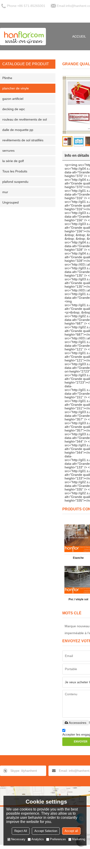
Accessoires (77, 723)
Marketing (78, 839)
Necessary (18, 839)
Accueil (79, 36)
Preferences (58, 839)
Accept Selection (45, 831)
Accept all (71, 831)
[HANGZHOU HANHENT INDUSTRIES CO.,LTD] (23, 36)
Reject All (20, 831)
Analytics (37, 839)
